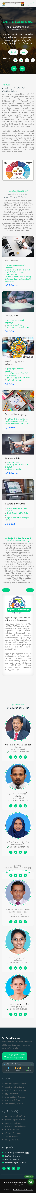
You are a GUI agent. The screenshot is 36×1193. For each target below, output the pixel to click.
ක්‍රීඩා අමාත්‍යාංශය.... (11, 1140)
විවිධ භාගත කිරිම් (12, 458)
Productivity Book (12, 463)
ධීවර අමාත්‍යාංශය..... (12, 1137)
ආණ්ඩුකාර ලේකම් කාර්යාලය (15, 1116)
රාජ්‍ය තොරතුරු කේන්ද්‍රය (13, 1104)
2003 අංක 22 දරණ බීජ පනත (18, 378)
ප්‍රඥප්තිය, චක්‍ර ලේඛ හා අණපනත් (15, 362)
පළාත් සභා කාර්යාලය (12, 1123)
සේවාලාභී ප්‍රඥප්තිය (14, 380)
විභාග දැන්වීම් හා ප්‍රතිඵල (16, 414)
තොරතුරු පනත (12, 315)
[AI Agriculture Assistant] (31, 1181)
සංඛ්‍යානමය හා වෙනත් (15, 504)
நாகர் (24, 52)
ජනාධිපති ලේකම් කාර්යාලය (15, 1084)
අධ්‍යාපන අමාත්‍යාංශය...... (13, 1133)
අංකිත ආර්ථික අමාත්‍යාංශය (15, 1097)
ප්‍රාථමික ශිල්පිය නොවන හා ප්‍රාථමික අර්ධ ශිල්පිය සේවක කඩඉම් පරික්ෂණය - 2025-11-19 (17, 421)
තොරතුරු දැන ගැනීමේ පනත (18, 327)
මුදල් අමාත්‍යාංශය (11, 1094)
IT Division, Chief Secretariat (23, 1190)
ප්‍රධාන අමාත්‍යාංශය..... (12, 1130)
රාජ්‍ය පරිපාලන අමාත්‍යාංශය (15, 1090)
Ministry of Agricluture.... (16, 1183)
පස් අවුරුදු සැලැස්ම (13, 469)
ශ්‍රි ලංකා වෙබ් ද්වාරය (12, 1100)
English (13, 52)
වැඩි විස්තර (10, 285)
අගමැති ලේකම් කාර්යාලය (14, 1087)
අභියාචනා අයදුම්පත (14, 325)
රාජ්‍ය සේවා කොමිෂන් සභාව (15, 1127)
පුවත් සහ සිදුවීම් (12, 260)
